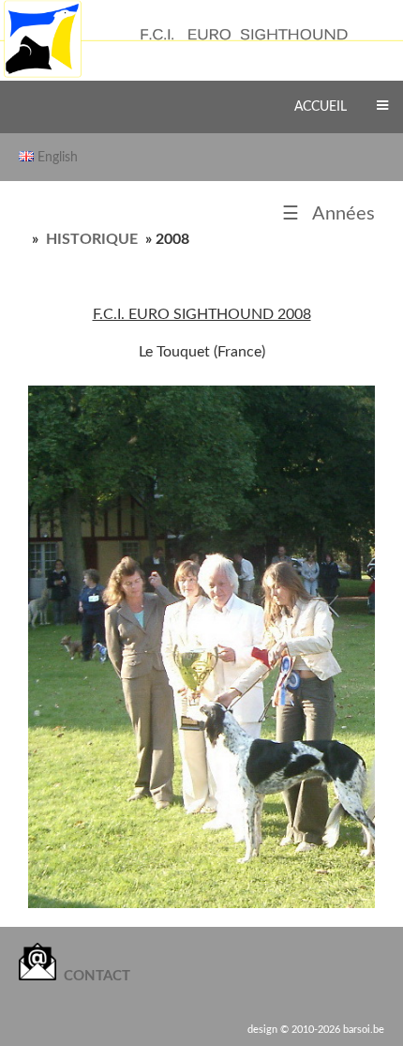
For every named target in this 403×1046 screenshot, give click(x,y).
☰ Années (328, 214)
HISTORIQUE (92, 239)
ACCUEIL (320, 106)
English (57, 157)
